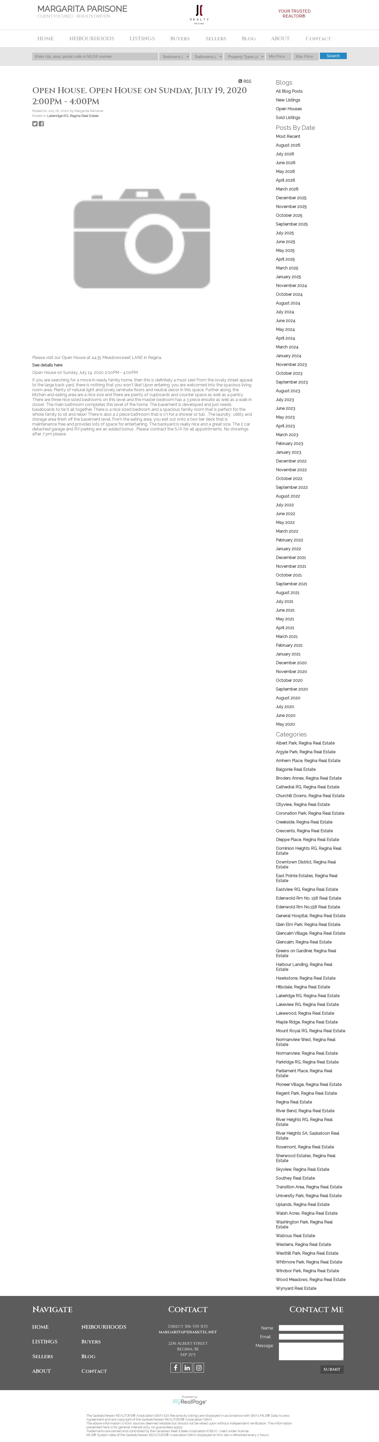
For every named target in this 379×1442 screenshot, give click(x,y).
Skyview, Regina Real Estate (302, 1169)
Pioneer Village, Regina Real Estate (309, 1084)
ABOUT (41, 1371)
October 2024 (289, 294)
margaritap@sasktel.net (188, 1332)
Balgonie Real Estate (296, 769)
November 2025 (291, 206)
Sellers (42, 1356)
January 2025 (288, 276)
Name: (267, 1328)
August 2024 (288, 303)
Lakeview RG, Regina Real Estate (307, 1004)
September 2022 (292, 487)
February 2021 (289, 645)
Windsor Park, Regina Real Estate (307, 1270)
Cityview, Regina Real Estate (303, 804)
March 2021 (287, 636)
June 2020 (285, 715)
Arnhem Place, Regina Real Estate (308, 760)
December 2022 (291, 461)
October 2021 (289, 575)
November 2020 (291, 671)
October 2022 (289, 478)
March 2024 (287, 347)
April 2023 (285, 425)
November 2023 (291, 364)
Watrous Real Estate (295, 1235)
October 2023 (289, 373)
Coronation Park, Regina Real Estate (310, 813)
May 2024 (285, 329)
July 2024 (285, 311)
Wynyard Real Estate (296, 1288)
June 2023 (285, 408)
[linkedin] (188, 1368)
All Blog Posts (289, 91)
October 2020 (289, 680)
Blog (249, 38)
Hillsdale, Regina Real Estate (303, 986)
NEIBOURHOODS (103, 1327)
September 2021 (291, 583)
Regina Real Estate (294, 1102)
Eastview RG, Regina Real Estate (307, 889)
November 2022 (291, 469)
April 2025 (285, 259)
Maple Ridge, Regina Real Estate (307, 1022)
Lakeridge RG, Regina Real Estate (72, 116)
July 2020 (285, 706)
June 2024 (285, 320)
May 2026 (285, 171)
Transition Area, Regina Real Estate (309, 1186)
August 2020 (288, 697)
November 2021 (291, 566)
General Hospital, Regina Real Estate (310, 915)
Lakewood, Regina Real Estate (305, 1013)
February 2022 (289, 540)
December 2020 (291, 662)
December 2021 (291, 557)
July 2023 (285, 399)
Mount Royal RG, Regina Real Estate (310, 1030)
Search (333, 56)
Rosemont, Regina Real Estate (305, 1146)
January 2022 (288, 548)
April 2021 (285, 627)
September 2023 (292, 382)
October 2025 (289, 215)
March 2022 (287, 531)
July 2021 (284, 601)
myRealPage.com (189, 1402)
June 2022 (285, 513)
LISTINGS (44, 1341)
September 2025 (292, 224)
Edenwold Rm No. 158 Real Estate (308, 898)
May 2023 (285, 417)
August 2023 (288, 390)
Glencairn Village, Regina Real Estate (310, 933)
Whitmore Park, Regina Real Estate (309, 1262)
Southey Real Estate (295, 1178)
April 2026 (285, 180)
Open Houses (289, 108)
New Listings (288, 100)
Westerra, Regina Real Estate (303, 1244)
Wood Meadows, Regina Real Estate (310, 1279)
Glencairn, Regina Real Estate (304, 942)
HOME (45, 38)
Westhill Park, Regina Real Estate (307, 1253)
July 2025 (285, 232)
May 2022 (285, 522)
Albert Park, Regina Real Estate (305, 743)
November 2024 (291, 285)
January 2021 (288, 654)
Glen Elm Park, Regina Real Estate (308, 924)
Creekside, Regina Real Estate (304, 822)
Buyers (91, 1341)
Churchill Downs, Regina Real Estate (310, 795)
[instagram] (199, 1368)
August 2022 (288, 496)
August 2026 (288, 145)
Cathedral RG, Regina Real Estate (307, 786)
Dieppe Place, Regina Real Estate (307, 839)
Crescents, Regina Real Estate (304, 830)
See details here (47, 365)
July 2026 (285, 153)
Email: (266, 1336)
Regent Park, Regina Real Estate (306, 1093)
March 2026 (287, 189)
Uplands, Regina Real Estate (302, 1204)
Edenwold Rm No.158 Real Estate (308, 906)
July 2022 (285, 504)
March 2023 (287, 434)
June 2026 (285, 162)
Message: (265, 1345)
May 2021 (285, 618)
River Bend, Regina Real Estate (305, 1110)
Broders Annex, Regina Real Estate (309, 778)
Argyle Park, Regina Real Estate (305, 751)
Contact (94, 1371)
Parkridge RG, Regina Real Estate (307, 1062)
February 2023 (289, 443)
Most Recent (288, 136)
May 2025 (285, 250)
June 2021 (285, 610)
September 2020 (292, 689)
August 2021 (288, 592)
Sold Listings (288, 117)
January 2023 (288, 452)
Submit (332, 1369)
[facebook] (176, 1368)
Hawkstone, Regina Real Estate (305, 978)
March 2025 (287, 268)
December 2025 (291, 197)
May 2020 (285, 724)
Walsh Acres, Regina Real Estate (306, 1213)
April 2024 (285, 338)
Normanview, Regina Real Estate (307, 1053)
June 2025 (285, 241)
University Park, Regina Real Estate (309, 1195)
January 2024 (288, 355)
